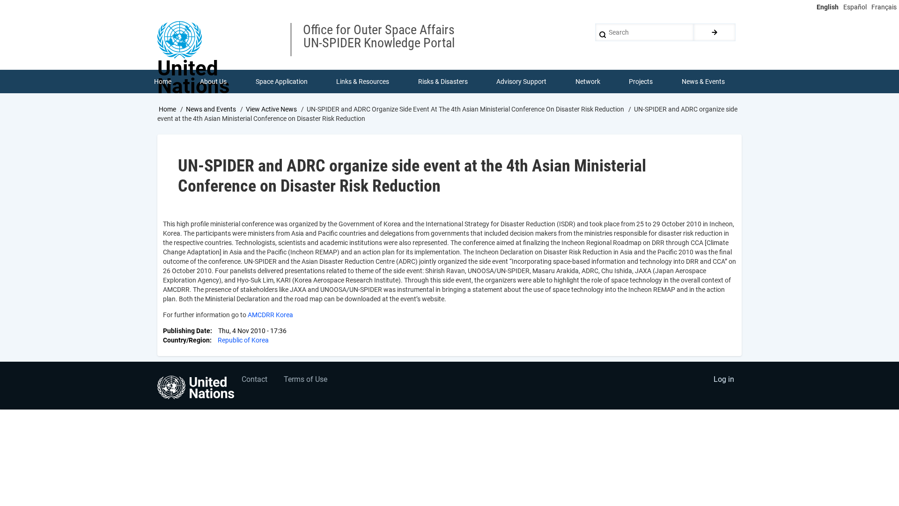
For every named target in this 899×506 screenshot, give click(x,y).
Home (167, 109)
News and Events (211, 109)
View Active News (271, 109)
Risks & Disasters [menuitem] (443, 81)
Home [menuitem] (162, 81)
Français (884, 7)
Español (855, 7)
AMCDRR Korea (270, 315)
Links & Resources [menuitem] (362, 81)
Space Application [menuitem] (282, 81)
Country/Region (186, 340)
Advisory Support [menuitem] (521, 81)
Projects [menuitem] (641, 81)
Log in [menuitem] (724, 379)
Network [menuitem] (587, 81)
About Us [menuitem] (213, 81)
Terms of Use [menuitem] (305, 379)
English (828, 7)
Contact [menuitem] (254, 379)
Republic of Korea (243, 340)
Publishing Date (186, 331)
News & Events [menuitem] (703, 81)
